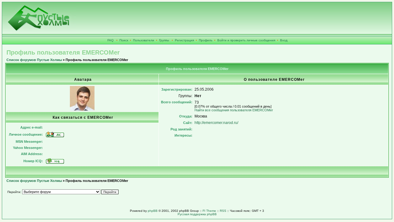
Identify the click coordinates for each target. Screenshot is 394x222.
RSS (223, 210)
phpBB (153, 210)
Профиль (205, 40)
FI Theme (209, 210)
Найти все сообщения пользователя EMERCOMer (234, 110)
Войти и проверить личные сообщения (246, 40)
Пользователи (143, 40)
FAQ (110, 40)
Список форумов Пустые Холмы (34, 60)
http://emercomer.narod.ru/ (216, 123)
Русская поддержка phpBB (197, 214)
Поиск (123, 40)
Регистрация (184, 40)
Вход (283, 40)
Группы (164, 40)
